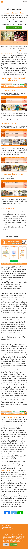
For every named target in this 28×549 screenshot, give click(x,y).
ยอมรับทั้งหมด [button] (14, 544)
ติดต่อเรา (4, 548)
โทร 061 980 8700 (14, 236)
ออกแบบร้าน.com (12, 417)
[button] (14, 27)
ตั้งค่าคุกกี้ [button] (6, 544)
